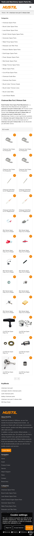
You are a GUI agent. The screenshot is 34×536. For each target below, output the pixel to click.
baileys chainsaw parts (8, 396)
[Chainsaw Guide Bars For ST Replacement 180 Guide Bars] (25, 181)
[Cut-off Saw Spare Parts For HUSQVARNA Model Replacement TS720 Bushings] (25, 363)
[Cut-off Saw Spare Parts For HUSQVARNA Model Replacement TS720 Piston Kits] (25, 323)
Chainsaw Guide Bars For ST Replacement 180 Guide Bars (25, 191)
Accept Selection (18, 527)
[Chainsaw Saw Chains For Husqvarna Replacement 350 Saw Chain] (25, 141)
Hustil (3, 462)
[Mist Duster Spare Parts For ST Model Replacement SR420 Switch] (9, 222)
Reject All (8, 527)
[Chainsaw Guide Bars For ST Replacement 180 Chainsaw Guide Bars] (9, 201)
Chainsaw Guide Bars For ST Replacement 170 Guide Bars (9, 191)
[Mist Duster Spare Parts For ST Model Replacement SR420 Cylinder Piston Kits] (25, 282)
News (3, 475)
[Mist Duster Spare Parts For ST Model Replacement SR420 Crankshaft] (9, 303)
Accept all (29, 527)
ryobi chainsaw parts (7, 393)
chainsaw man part (7, 388)
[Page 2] (18, 378)
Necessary (7, 532)
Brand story (4, 481)
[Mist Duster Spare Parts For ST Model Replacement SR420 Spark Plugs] (25, 222)
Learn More (6, 450)
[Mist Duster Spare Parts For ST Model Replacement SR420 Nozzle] (9, 242)
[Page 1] (15, 378)
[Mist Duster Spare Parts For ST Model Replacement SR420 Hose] (25, 262)
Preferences (23, 532)
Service (3, 468)
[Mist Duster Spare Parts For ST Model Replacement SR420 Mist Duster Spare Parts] (25, 242)
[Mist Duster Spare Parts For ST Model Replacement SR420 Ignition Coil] (9, 262)
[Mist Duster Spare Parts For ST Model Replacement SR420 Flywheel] (9, 282)
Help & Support (5, 471)
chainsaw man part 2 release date (11, 399)
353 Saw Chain (5, 402)
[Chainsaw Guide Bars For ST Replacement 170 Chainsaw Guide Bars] (25, 201)
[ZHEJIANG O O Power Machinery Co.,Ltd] (9, 7)
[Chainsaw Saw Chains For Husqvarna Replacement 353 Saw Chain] (9, 141)
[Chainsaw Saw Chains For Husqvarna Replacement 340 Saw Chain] (25, 161)
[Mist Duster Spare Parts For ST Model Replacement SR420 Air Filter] (25, 303)
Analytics (15, 532)
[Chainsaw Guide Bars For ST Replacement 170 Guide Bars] (9, 181)
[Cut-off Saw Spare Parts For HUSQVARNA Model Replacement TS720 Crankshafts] (9, 363)
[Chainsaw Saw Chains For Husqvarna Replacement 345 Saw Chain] (9, 161)
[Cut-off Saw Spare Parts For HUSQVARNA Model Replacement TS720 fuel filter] (25, 343)
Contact (3, 478)
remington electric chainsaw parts (11, 391)
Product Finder (5, 465)
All (7, 12)
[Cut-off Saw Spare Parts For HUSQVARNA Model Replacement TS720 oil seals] (9, 343)
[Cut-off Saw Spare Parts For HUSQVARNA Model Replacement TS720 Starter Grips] (9, 323)
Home (3, 12)
